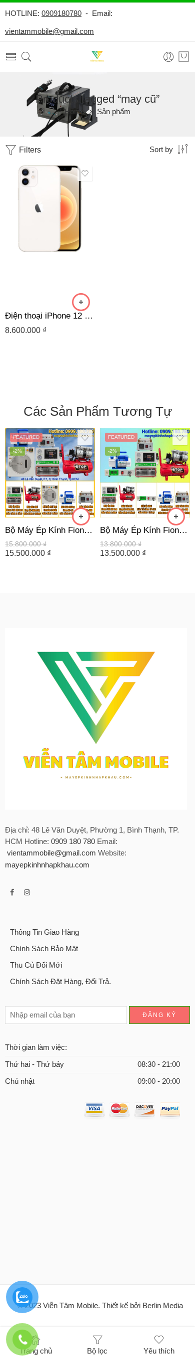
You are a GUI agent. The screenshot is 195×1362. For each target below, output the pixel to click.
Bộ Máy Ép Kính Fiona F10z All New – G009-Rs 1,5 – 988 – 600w (50, 530)
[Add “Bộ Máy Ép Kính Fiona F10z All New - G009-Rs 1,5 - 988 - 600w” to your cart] (81, 516)
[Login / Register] (168, 57)
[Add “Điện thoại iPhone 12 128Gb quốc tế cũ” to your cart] (81, 302)
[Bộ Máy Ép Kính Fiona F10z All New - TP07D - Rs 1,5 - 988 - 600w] (145, 472)
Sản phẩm (113, 112)
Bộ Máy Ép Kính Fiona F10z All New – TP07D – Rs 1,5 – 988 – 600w (145, 530)
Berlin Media (162, 1306)
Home (74, 112)
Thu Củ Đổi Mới (36, 965)
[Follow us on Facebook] (12, 892)
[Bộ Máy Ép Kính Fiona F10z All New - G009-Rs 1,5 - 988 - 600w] (50, 472)
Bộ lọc (97, 1351)
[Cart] (184, 57)
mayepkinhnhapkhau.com (47, 865)
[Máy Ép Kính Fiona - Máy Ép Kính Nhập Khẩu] (97, 57)
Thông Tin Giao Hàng (44, 932)
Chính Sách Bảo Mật (44, 949)
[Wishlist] (85, 173)
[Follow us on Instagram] (27, 892)
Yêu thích (159, 1351)
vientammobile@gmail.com (49, 31)
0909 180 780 (73, 842)
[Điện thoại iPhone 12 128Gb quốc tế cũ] (50, 233)
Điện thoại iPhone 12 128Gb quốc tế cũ (50, 316)
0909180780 (62, 13)
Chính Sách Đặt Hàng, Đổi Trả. (60, 982)
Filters (29, 150)
